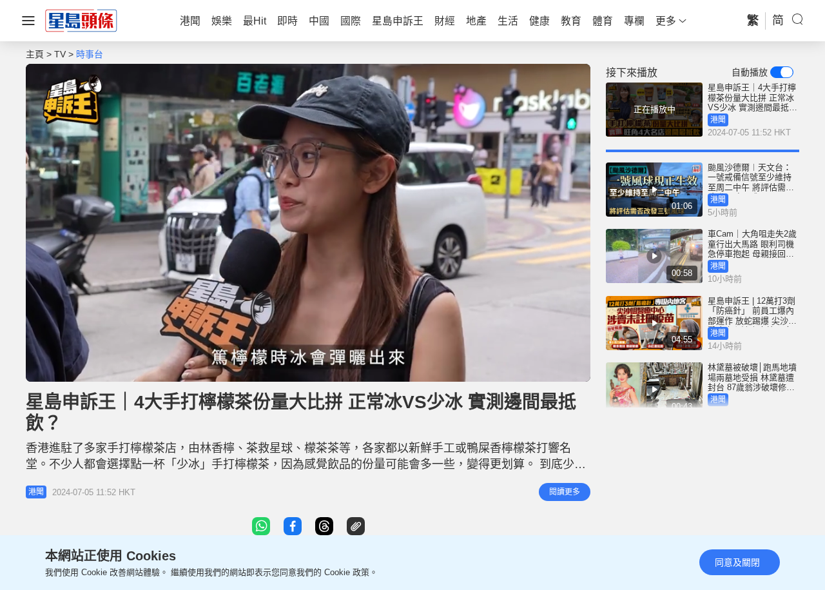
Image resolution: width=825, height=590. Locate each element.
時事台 (89, 54)
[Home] (81, 20)
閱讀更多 (564, 492)
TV (60, 54)
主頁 (35, 54)
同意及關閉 (737, 562)
